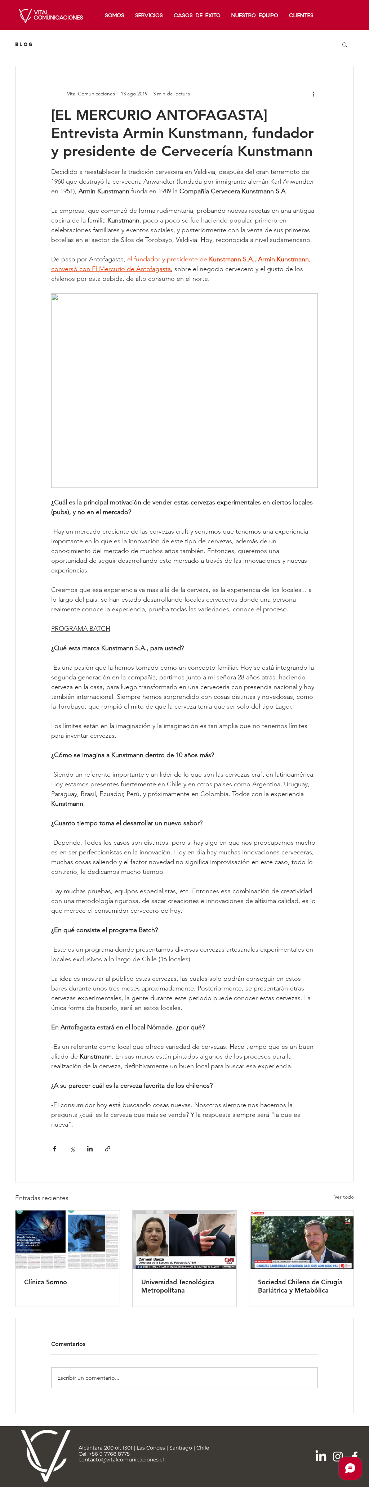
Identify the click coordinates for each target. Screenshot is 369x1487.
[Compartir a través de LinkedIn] (89, 1148)
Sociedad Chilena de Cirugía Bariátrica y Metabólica (300, 1286)
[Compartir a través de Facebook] (54, 1148)
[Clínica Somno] (67, 1239)
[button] (344, 44)
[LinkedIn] (321, 1456)
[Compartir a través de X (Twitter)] (72, 1148)
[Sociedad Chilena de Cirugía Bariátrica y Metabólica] (301, 1239)
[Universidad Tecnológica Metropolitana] (185, 1239)
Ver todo (344, 1197)
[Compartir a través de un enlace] (107, 1148)
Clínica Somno (45, 1282)
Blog (24, 44)
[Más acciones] (313, 93)
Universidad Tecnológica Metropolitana (177, 1286)
